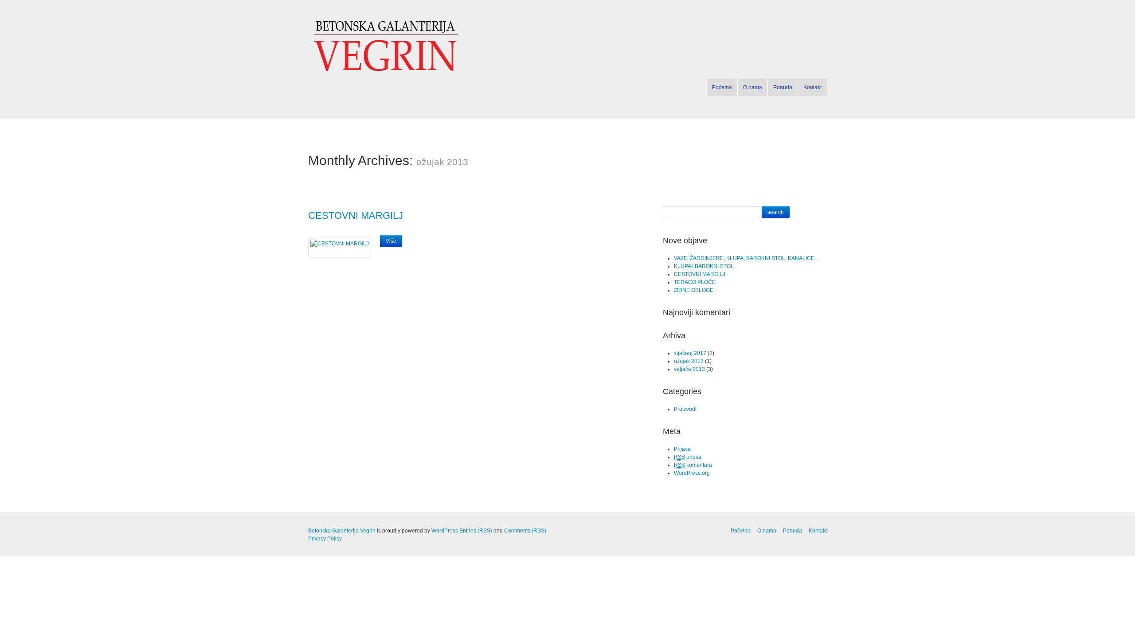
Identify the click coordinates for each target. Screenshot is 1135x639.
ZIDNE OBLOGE (693, 290)
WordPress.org (692, 473)
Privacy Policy (325, 539)
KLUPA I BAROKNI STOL (704, 266)
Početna (722, 87)
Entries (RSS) (475, 531)
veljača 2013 (689, 369)
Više (391, 241)
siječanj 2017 (690, 353)
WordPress (444, 531)
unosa (687, 457)
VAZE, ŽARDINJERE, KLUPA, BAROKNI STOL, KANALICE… (747, 258)
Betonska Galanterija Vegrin (342, 531)
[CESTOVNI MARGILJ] (339, 243)
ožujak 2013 (689, 361)
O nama (752, 87)
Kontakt (812, 87)
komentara (693, 465)
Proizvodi (685, 409)
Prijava (682, 449)
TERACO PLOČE (695, 282)
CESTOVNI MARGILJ (355, 215)
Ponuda (782, 87)
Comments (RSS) (525, 531)
